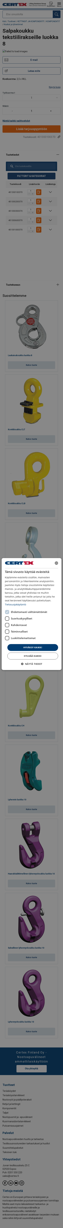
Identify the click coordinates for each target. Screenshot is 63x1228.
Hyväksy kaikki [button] (32, 647)
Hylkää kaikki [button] (32, 655)
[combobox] (56, 563)
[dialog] (31, 614)
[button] (31, 664)
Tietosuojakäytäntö (15, 604)
